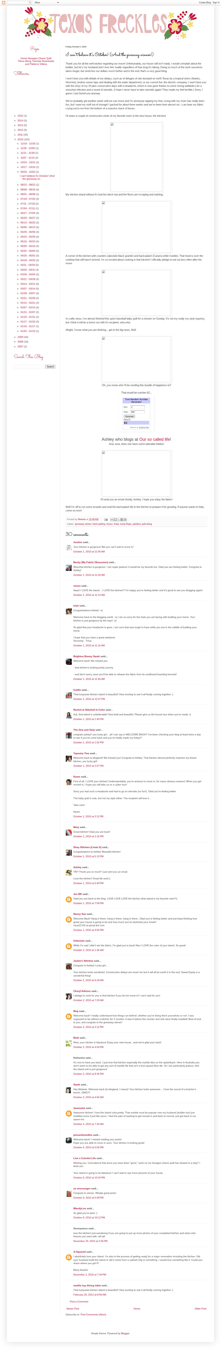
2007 (21, 346)
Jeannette (79, 1108)
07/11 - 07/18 (28, 203)
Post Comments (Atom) (93, 1314)
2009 (21, 337)
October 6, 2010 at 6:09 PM (88, 1197)
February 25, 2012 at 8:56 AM (89, 1294)
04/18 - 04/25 (28, 260)
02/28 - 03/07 (28, 293)
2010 (21, 139)
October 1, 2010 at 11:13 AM (89, 595)
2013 (21, 125)
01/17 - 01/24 (28, 321)
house (110, 524)
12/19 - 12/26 (28, 143)
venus (77, 585)
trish (76, 605)
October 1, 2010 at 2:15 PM (88, 836)
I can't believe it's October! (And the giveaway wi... (37, 177)
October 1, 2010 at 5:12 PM (88, 856)
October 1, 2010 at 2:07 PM (88, 765)
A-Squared (79, 1251)
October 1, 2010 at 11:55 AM (89, 679)
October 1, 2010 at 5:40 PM (88, 883)
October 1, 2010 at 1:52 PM (88, 742)
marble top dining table (87, 1285)
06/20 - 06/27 (28, 217)
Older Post (200, 1308)
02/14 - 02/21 (28, 302)
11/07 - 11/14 (28, 157)
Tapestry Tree (81, 753)
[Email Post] (105, 519)
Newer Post (72, 1308)
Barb (76, 1037)
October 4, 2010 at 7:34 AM (88, 1124)
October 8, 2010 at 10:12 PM (89, 1217)
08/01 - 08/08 (28, 194)
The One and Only (84, 729)
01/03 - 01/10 (28, 331)
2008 (21, 341)
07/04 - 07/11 (28, 208)
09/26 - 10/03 (28, 171)
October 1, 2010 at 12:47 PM (89, 699)
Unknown (79, 940)
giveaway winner (83, 524)
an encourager (81, 1188)
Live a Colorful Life (84, 1158)
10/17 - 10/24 (28, 167)
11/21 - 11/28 (28, 152)
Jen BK (77, 894)
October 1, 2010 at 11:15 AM (89, 645)
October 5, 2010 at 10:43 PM (89, 1177)
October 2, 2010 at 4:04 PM (88, 1047)
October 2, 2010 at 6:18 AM (88, 980)
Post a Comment (79, 1301)
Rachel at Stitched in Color (89, 709)
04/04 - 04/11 (28, 269)
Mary (76, 827)
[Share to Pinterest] (125, 519)
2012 (21, 129)
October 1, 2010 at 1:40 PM (88, 719)
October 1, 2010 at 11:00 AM (89, 551)
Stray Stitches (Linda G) (87, 847)
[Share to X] (118, 519)
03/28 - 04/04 (28, 274)
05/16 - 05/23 (28, 241)
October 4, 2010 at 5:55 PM (88, 1147)
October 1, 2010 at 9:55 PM (88, 930)
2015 (21, 115)
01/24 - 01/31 (28, 317)
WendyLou (79, 1208)
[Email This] (112, 519)
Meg (75, 1011)
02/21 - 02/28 (28, 298)
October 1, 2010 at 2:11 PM (88, 816)
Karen (76, 776)
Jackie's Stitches (83, 960)
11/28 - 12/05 (28, 148)
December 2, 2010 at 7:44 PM (89, 1274)
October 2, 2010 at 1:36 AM (88, 950)
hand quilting (99, 524)
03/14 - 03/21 (28, 284)
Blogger (125, 1333)
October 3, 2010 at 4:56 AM (88, 1097)
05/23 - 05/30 (28, 236)
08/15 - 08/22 (28, 184)
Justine (77, 542)
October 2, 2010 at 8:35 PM (88, 1073)
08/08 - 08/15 (28, 189)
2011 (20, 134)
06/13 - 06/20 (28, 222)
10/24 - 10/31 (28, 162)
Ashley (77, 867)
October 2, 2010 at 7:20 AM (88, 1000)
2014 (21, 120)
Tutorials (36, 61)
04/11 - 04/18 (28, 264)
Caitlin (77, 689)
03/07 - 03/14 (28, 288)
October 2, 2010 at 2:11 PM (88, 1027)
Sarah (76, 1084)
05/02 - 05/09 (28, 250)
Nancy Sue (79, 914)
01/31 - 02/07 (28, 312)
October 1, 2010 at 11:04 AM (89, 574)
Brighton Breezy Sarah (86, 656)
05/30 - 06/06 (28, 231)
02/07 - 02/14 (28, 307)
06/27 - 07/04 (28, 213)
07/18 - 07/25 (28, 198)
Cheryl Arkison (82, 991)
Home (137, 1308)
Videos (43, 64)
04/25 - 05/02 (28, 255)
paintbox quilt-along (142, 524)
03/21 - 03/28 (28, 279)
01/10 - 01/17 (28, 326)
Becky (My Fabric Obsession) (90, 562)
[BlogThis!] (115, 519)
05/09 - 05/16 (28, 246)
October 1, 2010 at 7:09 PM (88, 903)
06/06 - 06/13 (28, 227)
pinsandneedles (82, 1134)
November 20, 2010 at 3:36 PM (90, 1241)
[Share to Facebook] (122, 519)
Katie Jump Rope (122, 524)
